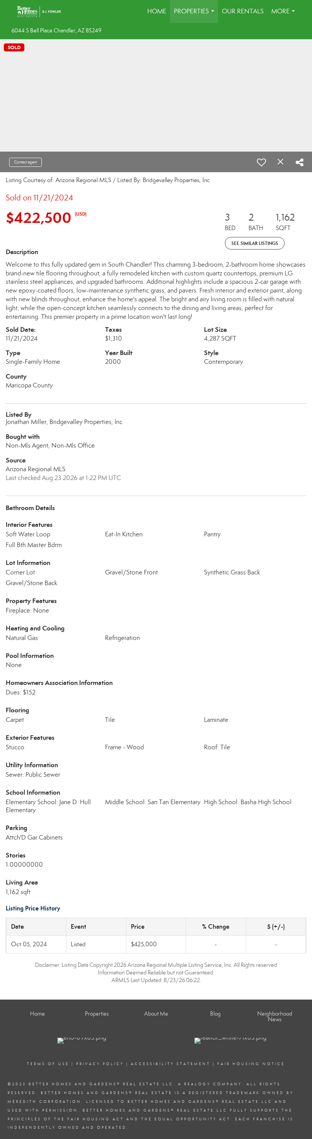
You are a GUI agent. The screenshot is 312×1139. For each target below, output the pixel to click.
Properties (195, 15)
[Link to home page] (42, 11)
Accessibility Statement (170, 1064)
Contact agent (25, 162)
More (284, 15)
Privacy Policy (100, 1064)
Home (156, 11)
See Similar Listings (254, 243)
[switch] (261, 162)
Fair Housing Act (95, 1119)
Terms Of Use (48, 1064)
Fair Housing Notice (251, 1064)
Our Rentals (243, 11)
